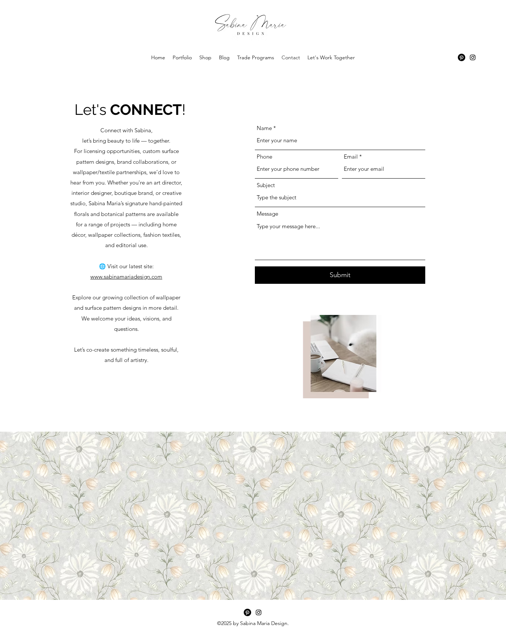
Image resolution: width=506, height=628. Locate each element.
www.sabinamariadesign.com (126, 276)
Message (267, 213)
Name (264, 128)
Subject (266, 185)
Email (351, 156)
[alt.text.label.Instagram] (472, 57)
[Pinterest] (461, 57)
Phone (264, 156)
